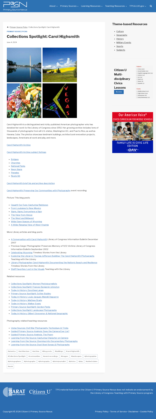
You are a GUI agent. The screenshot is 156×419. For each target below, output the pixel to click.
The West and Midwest (22, 218)
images (64, 356)
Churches (15, 163)
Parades (15, 172)
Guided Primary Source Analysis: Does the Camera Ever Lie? (40, 331)
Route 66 (15, 176)
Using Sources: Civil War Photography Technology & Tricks (39, 328)
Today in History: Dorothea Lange (27, 290)
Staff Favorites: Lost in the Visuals (27, 269)
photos (72, 361)
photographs (29, 361)
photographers (14, 361)
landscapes (76, 356)
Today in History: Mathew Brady (26, 300)
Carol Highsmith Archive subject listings (26, 152)
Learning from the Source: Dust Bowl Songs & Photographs (40, 344)
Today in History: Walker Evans (26, 303)
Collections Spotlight (16, 356)
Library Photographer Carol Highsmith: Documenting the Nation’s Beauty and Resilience (54, 262)
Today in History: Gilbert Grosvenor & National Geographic (39, 313)
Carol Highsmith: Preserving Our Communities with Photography (38, 190)
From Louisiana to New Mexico (26, 208)
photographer (90, 356)
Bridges (15, 159)
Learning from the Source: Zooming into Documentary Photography (44, 341)
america (11, 351)
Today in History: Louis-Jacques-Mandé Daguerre (35, 297)
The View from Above (21, 215)
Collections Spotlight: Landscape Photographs (34, 310)
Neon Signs (16, 169)
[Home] (8, 27)
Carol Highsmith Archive (19, 145)
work (10, 366)
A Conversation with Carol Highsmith (29, 239)
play (81, 361)
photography (44, 361)
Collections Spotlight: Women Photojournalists (34, 283)
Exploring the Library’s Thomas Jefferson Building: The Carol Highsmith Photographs (52, 256)
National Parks (18, 166)
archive (35, 351)
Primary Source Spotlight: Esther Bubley (31, 293)
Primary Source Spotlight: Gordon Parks (30, 307)
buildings (59, 351)
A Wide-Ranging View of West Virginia (30, 225)
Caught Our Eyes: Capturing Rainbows (29, 205)
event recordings (50, 356)
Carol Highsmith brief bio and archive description (31, 183)
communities (34, 356)
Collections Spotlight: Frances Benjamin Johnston (35, 287)
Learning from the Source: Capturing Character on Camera (39, 338)
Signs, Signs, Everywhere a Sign (26, 211)
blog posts (47, 351)
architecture (24, 351)
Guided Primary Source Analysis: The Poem (32, 334)
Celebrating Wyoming (22, 252)
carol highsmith (72, 351)
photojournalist (59, 361)
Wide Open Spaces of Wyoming (26, 221)
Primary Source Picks (17, 31)
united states (91, 361)
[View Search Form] (151, 6)
